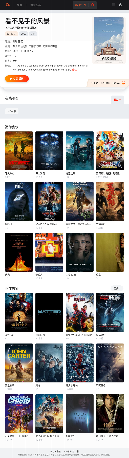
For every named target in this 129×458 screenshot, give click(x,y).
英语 (15, 60)
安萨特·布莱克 (50, 46)
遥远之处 (70, 173)
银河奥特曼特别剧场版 (108, 173)
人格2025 (71, 274)
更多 (116, 288)
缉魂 (37, 385)
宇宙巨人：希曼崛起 (46, 223)
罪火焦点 (9, 173)
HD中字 (12, 111)
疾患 (7, 274)
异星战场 (9, 385)
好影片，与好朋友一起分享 (105, 82)
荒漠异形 (100, 223)
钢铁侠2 (9, 334)
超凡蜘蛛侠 (72, 385)
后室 (98, 274)
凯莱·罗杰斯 (35, 46)
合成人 (38, 274)
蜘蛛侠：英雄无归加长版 (79, 334)
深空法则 (40, 173)
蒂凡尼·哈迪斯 (20, 46)
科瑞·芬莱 (18, 41)
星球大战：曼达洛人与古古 (80, 223)
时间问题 (40, 334)
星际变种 (100, 334)
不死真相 (100, 385)
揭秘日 (8, 223)
